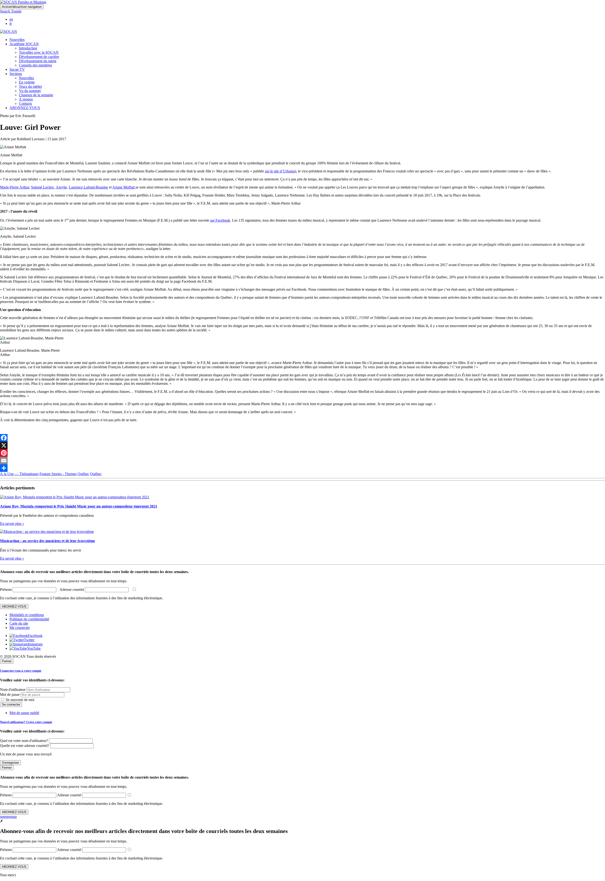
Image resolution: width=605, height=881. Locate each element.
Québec (83, 474)
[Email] (302, 460)
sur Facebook (220, 220)
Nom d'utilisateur (13, 690)
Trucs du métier (30, 86)
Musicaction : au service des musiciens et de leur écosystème (47, 541)
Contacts (25, 103)
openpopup (8, 817)
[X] (302, 445)
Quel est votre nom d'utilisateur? (24, 741)
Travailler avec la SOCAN (39, 52)
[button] (11, 11)
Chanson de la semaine (36, 95)
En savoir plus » (12, 524)
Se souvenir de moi (19, 700)
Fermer (7, 661)
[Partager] (302, 468)
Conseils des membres (35, 65)
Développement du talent (37, 61)
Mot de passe (10, 695)
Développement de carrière (39, 57)
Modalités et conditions (26, 615)
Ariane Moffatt (123, 187)
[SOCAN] (8, 32)
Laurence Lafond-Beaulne (88, 187)
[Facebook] (302, 438)
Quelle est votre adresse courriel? (24, 746)
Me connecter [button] (19, 628)
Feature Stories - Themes (58, 474)
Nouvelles (17, 40)
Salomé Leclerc (42, 187)
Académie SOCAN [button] (24, 44)
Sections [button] (15, 74)
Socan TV (17, 69)
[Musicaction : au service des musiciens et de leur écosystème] (47, 532)
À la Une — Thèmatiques (19, 474)
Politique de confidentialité (29, 619)
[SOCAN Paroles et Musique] (23, 2)
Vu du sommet (30, 91)
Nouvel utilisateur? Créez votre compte (26, 722)
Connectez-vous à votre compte (20, 670)
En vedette (27, 82)
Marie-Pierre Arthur (14, 187)
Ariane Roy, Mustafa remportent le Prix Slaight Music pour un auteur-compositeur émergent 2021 (78, 506)
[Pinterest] (302, 453)
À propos (26, 99)
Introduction (28, 48)
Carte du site (18, 623)
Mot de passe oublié (24, 713)
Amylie (61, 187)
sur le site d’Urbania (280, 171)
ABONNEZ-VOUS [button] (24, 108)
